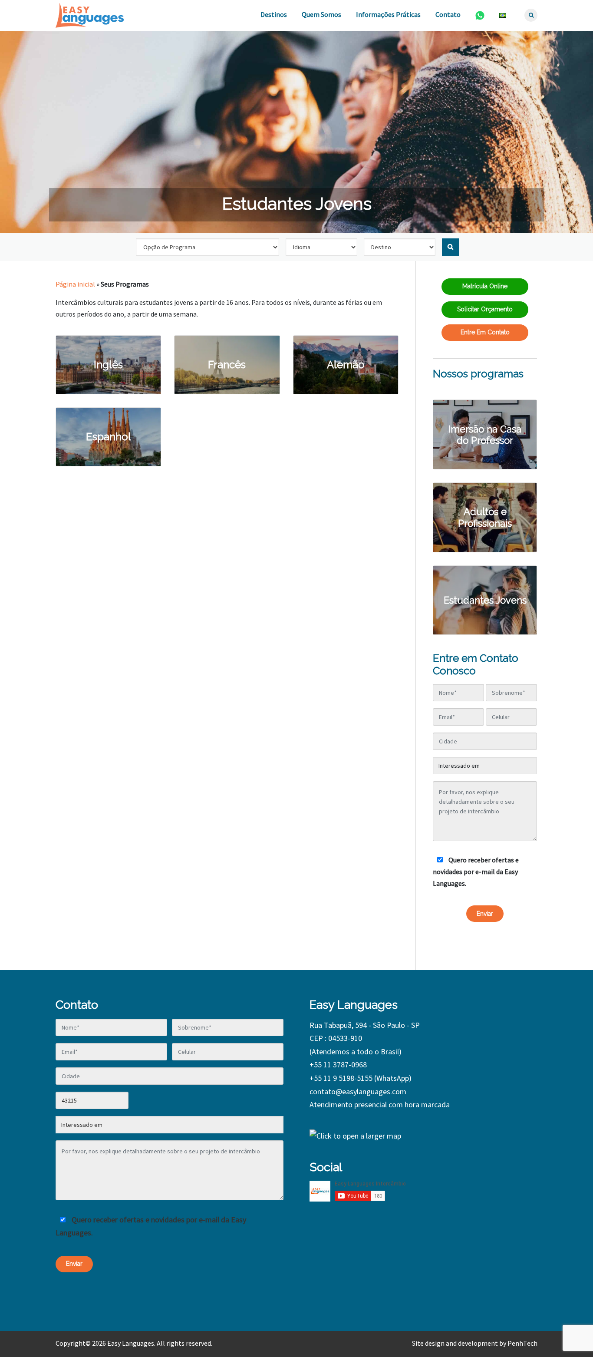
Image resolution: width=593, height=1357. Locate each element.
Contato (448, 14)
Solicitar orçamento (485, 309)
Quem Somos (321, 14)
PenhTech (522, 1343)
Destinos (273, 14)
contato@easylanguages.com (358, 1091)
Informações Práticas (388, 14)
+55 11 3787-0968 (338, 1065)
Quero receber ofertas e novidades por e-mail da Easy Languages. (476, 871)
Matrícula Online (484, 286)
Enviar (485, 913)
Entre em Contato (485, 332)
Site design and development (455, 1343)
